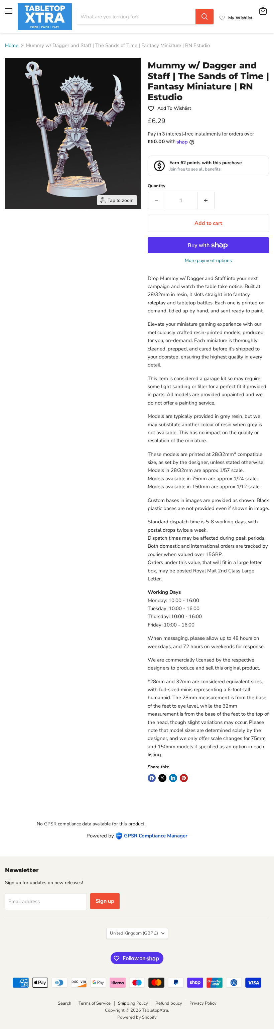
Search (64, 1003)
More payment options (208, 260)
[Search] (204, 16)
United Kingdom (134, 933)
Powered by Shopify (137, 1017)
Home (11, 45)
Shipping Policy (133, 1003)
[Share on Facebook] (152, 778)
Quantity (156, 186)
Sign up (105, 901)
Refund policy (168, 1003)
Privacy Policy (203, 1003)
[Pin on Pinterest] (184, 778)
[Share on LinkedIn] (173, 778)
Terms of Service (95, 1003)
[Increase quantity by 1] (206, 200)
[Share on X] (162, 778)
